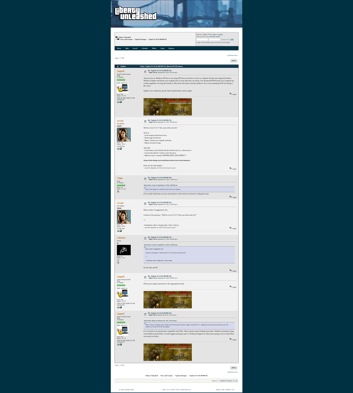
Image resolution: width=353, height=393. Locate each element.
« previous (230, 55)
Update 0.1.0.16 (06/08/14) (158, 39)
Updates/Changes (140, 39)
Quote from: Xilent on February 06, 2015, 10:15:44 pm (160, 320)
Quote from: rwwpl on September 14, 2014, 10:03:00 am (160, 185)
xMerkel (121, 238)
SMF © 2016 (175, 389)
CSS (233, 389)
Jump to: (214, 381)
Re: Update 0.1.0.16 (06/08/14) (159, 71)
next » (236, 55)
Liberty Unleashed (125, 37)
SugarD (121, 71)
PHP (223, 389)
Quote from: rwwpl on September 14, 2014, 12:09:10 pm (160, 245)
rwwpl (120, 121)
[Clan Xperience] (121, 102)
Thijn (119, 178)
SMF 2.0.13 (166, 389)
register (220, 34)
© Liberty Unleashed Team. (126, 389)
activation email (214, 37)
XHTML (228, 389)
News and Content (126, 39)
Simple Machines (185, 389)
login (214, 34)
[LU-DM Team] (121, 149)
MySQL (218, 389)
